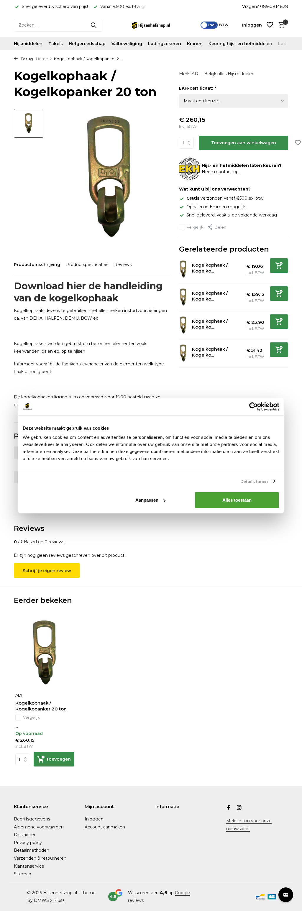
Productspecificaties (87, 264)
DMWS (41, 900)
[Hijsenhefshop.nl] (151, 25)
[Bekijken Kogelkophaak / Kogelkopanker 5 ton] (183, 353)
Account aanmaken (105, 827)
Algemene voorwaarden (39, 827)
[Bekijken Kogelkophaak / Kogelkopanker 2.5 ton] (183, 325)
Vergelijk (195, 227)
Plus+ (59, 900)
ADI (196, 73)
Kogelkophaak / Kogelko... (210, 268)
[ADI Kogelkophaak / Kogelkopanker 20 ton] (44, 653)
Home (42, 58)
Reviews (123, 264)
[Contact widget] (285, 894)
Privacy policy (28, 842)
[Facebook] (228, 808)
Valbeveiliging (126, 43)
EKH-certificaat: (197, 88)
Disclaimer (24, 834)
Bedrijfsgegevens (32, 819)
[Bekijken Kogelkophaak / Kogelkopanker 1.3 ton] (183, 269)
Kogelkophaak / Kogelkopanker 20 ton (41, 706)
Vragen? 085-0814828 (265, 6)
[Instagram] (239, 808)
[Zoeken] (93, 25)
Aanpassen (146, 500)
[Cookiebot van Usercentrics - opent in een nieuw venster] (253, 406)
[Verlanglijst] (270, 25)
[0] (280, 25)
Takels (55, 43)
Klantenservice (29, 866)
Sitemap (22, 873)
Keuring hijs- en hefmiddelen (240, 43)
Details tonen (254, 481)
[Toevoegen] (279, 265)
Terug (26, 58)
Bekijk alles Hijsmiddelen (229, 73)
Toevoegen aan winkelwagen (243, 142)
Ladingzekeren (164, 43)
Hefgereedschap (87, 43)
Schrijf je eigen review (47, 570)
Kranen (195, 43)
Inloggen (94, 819)
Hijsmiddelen (28, 43)
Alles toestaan (237, 500)
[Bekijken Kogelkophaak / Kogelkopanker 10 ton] (183, 297)
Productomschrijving (37, 264)
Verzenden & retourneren (40, 858)
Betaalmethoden (31, 850)
